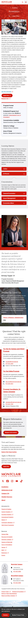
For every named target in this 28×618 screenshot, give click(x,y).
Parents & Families (6, 509)
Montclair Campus (16, 564)
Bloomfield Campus (17, 575)
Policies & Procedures (18, 591)
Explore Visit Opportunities (9, 452)
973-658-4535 (9, 383)
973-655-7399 (9, 404)
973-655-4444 (9, 363)
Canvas (3, 547)
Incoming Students (6, 514)
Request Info (5, 98)
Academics (15, 7)
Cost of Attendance (6, 544)
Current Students (6, 512)
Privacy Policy (5, 591)
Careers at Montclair (6, 542)
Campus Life (5, 493)
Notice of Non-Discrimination (9, 593)
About (3, 500)
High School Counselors (7, 525)
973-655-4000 (17, 571)
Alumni (3, 520)
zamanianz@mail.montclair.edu (13, 402)
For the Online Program (11, 371)
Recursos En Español (6, 537)
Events (3, 555)
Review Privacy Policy (18, 615)
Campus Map (4, 534)
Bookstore (4, 553)
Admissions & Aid (6, 490)
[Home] (6, 2)
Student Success (6, 497)
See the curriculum (6, 91)
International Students (7, 517)
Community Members (7, 522)
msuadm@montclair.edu (12, 361)
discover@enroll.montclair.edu (13, 381)
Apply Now (6, 95)
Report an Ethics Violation (8, 595)
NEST (3, 550)
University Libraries (6, 539)
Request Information (11, 432)
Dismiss (5, 615)
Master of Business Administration (13, 317)
